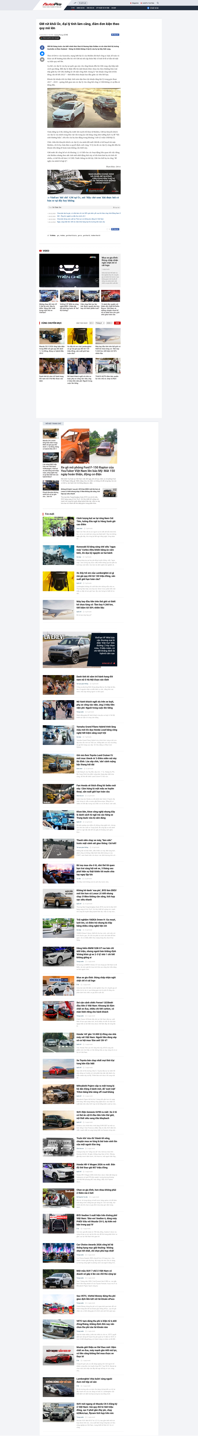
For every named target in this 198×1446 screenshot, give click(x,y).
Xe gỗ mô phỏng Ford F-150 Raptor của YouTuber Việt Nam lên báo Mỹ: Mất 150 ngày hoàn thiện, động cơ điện (88, 471)
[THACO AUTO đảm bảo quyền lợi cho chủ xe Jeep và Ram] (108, 366)
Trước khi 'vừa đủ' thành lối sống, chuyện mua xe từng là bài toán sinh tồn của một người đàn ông (97, 1141)
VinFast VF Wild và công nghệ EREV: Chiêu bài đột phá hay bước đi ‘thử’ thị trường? (69, 307)
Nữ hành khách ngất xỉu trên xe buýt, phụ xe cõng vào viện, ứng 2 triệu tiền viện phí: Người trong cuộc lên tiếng (79, 379)
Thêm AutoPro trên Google (51, 38)
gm (58, 235)
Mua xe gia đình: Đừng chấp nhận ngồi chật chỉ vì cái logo (110, 261)
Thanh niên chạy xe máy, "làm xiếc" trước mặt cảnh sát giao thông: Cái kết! (96, 842)
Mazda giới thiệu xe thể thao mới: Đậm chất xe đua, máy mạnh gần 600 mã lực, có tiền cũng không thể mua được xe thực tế (97, 1352)
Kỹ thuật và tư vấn (102, 8)
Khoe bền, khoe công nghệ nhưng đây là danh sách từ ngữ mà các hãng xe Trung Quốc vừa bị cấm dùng (96, 814)
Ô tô (73, 8)
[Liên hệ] (42, 59)
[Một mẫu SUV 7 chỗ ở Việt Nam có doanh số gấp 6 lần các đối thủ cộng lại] (58, 1279)
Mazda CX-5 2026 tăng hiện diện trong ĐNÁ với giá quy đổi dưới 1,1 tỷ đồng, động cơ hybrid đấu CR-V (52, 349)
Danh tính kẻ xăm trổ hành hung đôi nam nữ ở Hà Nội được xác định (51, 378)
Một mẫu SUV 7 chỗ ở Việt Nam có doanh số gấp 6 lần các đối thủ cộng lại (96, 1272)
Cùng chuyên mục (51, 323)
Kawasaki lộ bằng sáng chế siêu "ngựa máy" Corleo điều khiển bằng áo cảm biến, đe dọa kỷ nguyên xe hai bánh (96, 549)
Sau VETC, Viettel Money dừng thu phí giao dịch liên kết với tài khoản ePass (96, 1297)
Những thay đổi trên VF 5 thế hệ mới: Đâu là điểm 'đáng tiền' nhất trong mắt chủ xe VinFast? (48, 308)
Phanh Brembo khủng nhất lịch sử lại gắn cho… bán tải (50, 494)
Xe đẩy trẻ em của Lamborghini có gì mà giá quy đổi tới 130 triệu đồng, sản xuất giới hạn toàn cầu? (79, 349)
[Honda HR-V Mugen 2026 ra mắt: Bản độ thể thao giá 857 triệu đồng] (58, 1173)
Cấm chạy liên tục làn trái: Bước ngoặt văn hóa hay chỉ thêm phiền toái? (90, 306)
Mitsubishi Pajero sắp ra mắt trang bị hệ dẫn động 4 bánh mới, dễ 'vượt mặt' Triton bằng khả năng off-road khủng (96, 1088)
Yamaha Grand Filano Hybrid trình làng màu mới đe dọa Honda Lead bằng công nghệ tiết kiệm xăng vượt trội (97, 729)
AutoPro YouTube (148, 3)
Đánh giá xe (80, 8)
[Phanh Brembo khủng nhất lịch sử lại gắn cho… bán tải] (51, 485)
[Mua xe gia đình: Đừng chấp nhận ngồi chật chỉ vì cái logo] (58, 986)
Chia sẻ (115, 34)
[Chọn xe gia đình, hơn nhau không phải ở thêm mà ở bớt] (58, 1198)
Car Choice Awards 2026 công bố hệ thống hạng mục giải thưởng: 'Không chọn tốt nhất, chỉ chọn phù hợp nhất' (95, 1247)
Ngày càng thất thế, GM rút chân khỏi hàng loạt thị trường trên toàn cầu (81, 222)
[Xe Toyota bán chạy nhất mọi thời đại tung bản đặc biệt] (58, 1069)
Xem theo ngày (82, 323)
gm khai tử (86, 235)
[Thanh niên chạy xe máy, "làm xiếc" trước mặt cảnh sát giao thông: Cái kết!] (58, 848)
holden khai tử (95, 235)
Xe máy (113, 8)
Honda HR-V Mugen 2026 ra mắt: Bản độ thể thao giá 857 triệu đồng (96, 1166)
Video (46, 250)
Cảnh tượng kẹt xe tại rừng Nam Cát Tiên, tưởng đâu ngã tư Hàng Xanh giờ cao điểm (96, 521)
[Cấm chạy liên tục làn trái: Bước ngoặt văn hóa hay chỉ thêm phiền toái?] (90, 296)
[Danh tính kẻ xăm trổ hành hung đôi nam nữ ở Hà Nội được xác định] (52, 366)
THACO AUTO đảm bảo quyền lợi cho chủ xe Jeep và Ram (106, 377)
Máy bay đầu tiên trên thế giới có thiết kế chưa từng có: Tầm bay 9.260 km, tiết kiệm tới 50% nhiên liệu (108, 349)
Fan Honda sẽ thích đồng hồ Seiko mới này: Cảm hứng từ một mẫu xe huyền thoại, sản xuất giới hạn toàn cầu (96, 788)
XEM (117, 323)
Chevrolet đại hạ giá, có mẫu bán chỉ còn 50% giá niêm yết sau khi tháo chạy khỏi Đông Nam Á (89, 213)
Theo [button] (84, 207)
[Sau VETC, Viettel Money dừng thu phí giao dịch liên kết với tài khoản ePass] (58, 1304)
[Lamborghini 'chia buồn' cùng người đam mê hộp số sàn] (58, 1387)
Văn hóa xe (90, 8)
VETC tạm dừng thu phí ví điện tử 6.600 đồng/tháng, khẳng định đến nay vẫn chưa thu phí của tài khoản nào (97, 1324)
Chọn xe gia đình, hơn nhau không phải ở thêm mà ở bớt (96, 1191)
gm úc (80, 235)
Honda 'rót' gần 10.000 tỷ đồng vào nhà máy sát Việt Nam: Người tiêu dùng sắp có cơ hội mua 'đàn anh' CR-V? (97, 1037)
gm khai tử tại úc (71, 235)
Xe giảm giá (82, 3)
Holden (62, 235)
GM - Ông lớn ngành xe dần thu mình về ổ (71, 216)
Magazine (135, 3)
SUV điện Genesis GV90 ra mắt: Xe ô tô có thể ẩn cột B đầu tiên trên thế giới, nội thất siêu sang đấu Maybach (97, 1115)
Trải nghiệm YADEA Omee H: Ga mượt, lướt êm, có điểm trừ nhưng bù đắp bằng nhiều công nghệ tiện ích (96, 922)
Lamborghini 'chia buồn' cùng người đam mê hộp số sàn (94, 1380)
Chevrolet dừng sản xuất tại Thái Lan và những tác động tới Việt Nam (80, 219)
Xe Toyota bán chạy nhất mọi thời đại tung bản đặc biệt (95, 1062)
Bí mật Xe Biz (154, 8)
